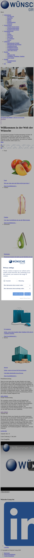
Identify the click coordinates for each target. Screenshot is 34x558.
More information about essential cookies (13, 285)
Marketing (21, 281)
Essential (8, 281)
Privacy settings (8, 267)
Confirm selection (18, 294)
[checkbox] (4, 281)
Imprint (21, 298)
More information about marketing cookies (14, 288)
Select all (27, 294)
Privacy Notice (27, 298)
